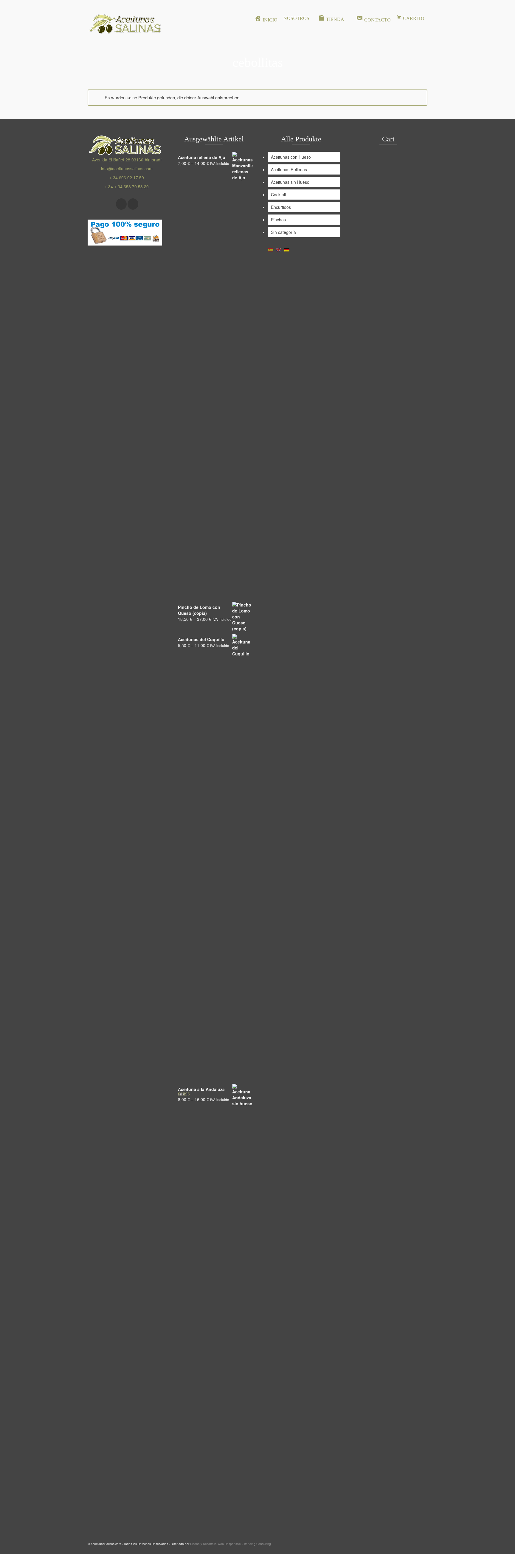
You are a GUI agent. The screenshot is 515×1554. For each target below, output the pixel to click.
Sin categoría (283, 232)
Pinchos (278, 220)
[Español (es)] (270, 249)
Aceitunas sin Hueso (290, 182)
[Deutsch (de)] (286, 249)
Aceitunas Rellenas (289, 169)
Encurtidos (281, 207)
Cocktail (278, 194)
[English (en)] (278, 249)
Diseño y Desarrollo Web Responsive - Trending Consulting (230, 1544)
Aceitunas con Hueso (291, 157)
